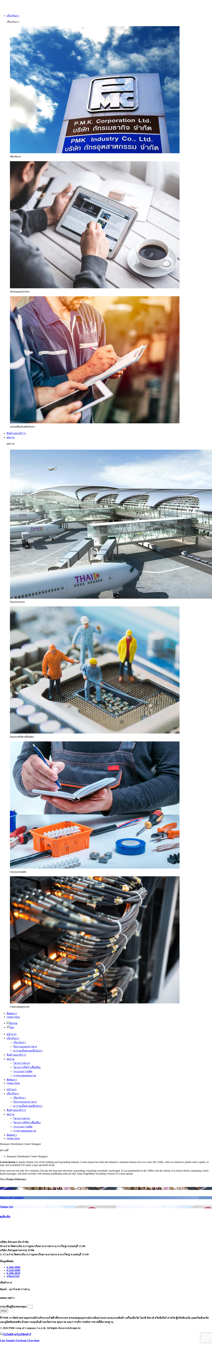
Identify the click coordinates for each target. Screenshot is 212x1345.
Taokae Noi (6, 1206)
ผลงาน (10, 1059)
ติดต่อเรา (12, 1079)
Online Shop (13, 1083)
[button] (109, 16)
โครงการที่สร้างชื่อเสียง (27, 1067)
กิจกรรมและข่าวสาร (25, 1046)
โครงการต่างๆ (21, 1063)
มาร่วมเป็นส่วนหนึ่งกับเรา (28, 1050)
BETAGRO (6, 1188)
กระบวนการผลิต (22, 1071)
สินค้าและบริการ (16, 1054)
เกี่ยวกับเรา (13, 1038)
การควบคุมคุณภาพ (24, 1075)
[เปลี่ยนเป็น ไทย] (10, 1027)
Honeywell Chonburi (12, 1197)
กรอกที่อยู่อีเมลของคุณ (13, 1306)
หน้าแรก (12, 1034)
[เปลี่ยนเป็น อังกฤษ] (12, 1023)
